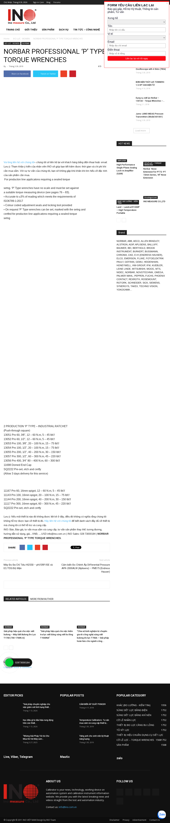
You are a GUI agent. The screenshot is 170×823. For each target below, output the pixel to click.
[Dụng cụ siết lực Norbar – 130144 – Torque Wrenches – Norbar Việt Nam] (125, 102)
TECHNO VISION (148, 286)
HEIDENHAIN (151, 262)
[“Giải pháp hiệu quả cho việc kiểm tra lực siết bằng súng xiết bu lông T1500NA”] (56, 617)
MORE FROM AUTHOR (41, 599)
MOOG (150, 268)
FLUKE (141, 258)
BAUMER (121, 248)
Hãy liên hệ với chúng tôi (57, 520)
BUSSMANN (151, 251)
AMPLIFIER (122, 160)
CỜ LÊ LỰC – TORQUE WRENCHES (152, 164)
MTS (157, 268)
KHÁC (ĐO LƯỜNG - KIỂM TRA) (128, 202)
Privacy (126, 820)
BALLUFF (152, 244)
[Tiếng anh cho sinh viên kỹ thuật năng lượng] (68, 740)
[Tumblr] (146, 792)
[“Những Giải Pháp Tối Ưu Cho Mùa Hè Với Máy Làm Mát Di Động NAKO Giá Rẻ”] (12, 740)
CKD (130, 255)
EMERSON (130, 258)
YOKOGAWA (123, 289)
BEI (129, 248)
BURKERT (138, 251)
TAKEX (134, 286)
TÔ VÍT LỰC (123, 730)
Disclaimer (115, 820)
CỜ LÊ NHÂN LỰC (126, 720)
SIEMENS (154, 282)
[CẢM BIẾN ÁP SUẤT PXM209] (68, 708)
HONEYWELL (124, 265)
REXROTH (134, 279)
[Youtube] (120, 801)
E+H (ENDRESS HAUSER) (148, 255)
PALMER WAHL (125, 275)
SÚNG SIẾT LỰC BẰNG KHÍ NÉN (134, 715)
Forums (56, 2)
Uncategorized (150, 197)
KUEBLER (157, 265)
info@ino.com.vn (68, 807)
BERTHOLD (139, 248)
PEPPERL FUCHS (143, 275)
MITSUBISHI (138, 268)
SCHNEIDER (134, 282)
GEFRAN (129, 262)
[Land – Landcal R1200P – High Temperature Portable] (128, 194)
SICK (145, 282)
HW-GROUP (138, 265)
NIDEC (120, 272)
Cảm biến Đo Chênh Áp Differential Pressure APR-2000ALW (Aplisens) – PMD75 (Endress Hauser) (85, 568)
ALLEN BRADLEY (150, 241)
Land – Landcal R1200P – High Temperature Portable (128, 210)
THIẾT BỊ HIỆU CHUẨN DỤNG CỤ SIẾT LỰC (140, 734)
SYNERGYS (123, 286)
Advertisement (139, 820)
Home (6, 38)
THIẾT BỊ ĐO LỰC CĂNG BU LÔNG (135, 725)
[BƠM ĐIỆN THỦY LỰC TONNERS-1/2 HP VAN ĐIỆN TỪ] (125, 86)
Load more (140, 130)
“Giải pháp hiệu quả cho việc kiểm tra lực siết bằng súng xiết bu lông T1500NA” (56, 634)
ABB (130, 241)
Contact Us (154, 820)
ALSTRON (122, 244)
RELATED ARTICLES (16, 599)
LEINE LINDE (124, 268)
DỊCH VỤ (64, 29)
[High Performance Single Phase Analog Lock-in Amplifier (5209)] (128, 156)
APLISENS (140, 244)
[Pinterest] (137, 792)
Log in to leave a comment (18, 667)
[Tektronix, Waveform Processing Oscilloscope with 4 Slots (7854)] (125, 70)
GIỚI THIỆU (31, 29)
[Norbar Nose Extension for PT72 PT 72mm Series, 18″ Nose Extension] (155, 158)
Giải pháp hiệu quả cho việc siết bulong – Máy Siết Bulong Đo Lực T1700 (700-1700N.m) (20, 634)
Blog (48, 2)
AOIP (131, 244)
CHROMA (122, 255)
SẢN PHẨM (48, 29)
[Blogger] (120, 792)
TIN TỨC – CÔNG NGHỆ (86, 29)
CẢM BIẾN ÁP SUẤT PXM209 (92, 704)
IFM (148, 265)
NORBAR (25, 43)
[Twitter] (155, 792)
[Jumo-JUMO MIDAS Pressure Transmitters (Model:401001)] (125, 118)
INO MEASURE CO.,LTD (154, 201)
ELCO (120, 258)
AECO (136, 241)
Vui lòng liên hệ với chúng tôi (19, 162)
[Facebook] (129, 792)
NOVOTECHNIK (144, 272)
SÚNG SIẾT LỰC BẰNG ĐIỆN (132, 710)
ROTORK (122, 282)
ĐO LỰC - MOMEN (21, 38)
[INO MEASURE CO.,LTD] (155, 191)
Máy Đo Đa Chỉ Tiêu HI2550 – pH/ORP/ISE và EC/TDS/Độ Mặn (28, 566)
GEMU (139, 262)
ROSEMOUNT (148, 279)
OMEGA (158, 272)
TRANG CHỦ (13, 29)
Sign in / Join (38, 2)
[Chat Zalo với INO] (161, 814)
